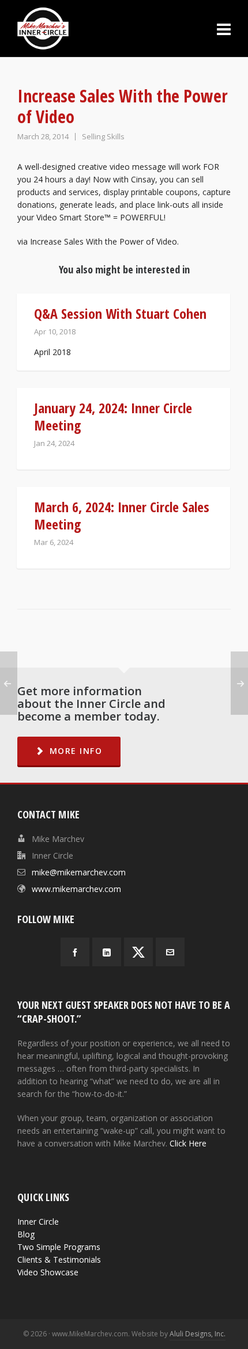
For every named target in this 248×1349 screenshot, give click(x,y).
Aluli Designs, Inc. (198, 1334)
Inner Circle (38, 1221)
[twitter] (138, 952)
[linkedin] (106, 952)
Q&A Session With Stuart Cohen (120, 313)
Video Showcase (47, 1272)
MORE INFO (76, 750)
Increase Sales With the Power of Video (103, 241)
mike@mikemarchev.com (79, 872)
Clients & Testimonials (59, 1259)
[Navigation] (224, 29)
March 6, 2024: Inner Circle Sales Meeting (121, 515)
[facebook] (75, 952)
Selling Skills (103, 136)
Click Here (188, 1143)
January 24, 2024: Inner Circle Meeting (113, 416)
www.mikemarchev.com (76, 888)
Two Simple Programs (58, 1246)
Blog (26, 1234)
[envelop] (170, 952)
